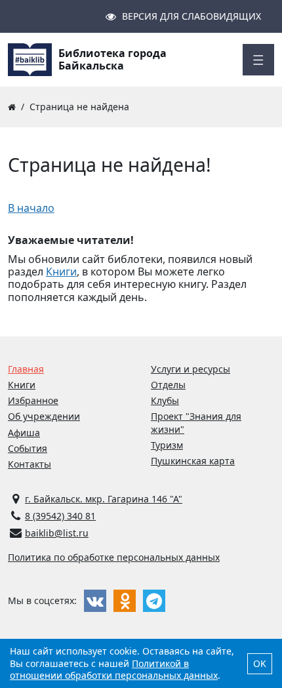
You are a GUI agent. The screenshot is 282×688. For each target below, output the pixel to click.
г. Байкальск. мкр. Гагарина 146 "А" (103, 499)
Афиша (24, 432)
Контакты (29, 464)
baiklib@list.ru (57, 533)
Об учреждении (44, 416)
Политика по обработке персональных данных (114, 557)
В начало (31, 208)
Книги (61, 271)
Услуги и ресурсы (190, 369)
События (27, 448)
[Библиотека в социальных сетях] (95, 601)
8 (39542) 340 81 (60, 516)
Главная (26, 369)
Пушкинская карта (193, 461)
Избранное (33, 400)
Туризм (167, 445)
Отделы (168, 384)
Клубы (165, 400)
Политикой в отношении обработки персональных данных (114, 669)
